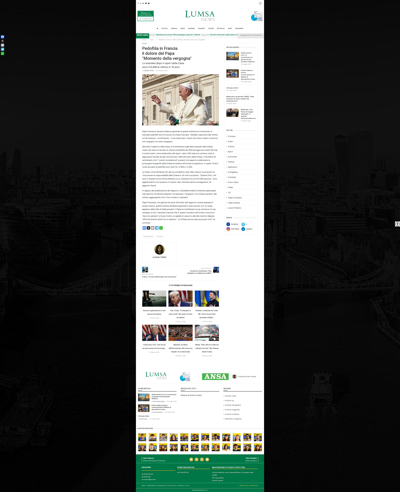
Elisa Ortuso (143, 419)
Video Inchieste (235, 198)
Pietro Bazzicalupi (158, 401)
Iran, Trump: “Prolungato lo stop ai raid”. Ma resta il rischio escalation (180, 314)
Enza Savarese (158, 412)
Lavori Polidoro (234, 208)
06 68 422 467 (184, 472)
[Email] (149, 3)
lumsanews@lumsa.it (149, 479)
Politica (165, 28)
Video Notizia (234, 203)
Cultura (211, 28)
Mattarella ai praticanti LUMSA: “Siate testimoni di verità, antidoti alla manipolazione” (240, 99)
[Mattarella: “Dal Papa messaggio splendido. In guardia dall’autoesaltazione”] (232, 113)
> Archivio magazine (231, 410)
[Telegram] (2, 49)
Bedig (206, 490)
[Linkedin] (143, 3)
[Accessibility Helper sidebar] (397, 223)
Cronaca (174, 28)
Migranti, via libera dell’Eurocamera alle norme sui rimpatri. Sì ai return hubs (180, 348)
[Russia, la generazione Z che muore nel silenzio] (154, 299)
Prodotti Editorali (217, 480)
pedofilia (160, 236)
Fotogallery (233, 172)
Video (230, 187)
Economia (191, 28)
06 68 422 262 (148, 474)
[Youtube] (146, 3)
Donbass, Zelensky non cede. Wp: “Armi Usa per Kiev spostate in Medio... (207, 314)
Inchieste (201, 28)
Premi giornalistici (218, 478)
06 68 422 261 (146, 477)
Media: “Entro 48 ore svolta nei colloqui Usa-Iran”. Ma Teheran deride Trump (207, 348)
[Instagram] (196, 459)
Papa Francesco (148, 236)
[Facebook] (138, 3)
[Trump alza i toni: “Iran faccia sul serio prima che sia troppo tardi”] (154, 333)
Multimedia (239, 28)
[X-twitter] (202, 459)
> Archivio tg (228, 400)
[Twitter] (140, 3)
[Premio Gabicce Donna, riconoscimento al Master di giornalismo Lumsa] (232, 73)
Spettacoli (221, 28)
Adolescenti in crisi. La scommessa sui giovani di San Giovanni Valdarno (248, 57)
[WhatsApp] (2, 53)
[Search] (260, 3)
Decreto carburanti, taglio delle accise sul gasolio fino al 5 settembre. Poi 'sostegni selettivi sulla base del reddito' (219, 35)
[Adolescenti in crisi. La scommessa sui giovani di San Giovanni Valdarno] (232, 56)
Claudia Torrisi (148, 70)
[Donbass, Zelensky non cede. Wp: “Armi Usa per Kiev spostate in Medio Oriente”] (207, 299)
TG (229, 192)
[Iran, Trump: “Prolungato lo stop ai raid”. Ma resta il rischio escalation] (180, 299)
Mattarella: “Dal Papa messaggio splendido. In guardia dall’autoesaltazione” (248, 114)
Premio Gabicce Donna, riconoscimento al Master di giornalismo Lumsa (248, 74)
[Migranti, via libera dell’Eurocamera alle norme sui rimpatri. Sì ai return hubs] (180, 333)
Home (144, 39)
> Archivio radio (229, 396)
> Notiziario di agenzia (232, 419)
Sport (230, 28)
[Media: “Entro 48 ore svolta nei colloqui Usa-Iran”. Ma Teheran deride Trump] (207, 333)
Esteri (182, 28)
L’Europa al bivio (232, 88)
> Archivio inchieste (231, 414)
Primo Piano (233, 182)
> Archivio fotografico (232, 405)
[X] (2, 41)
